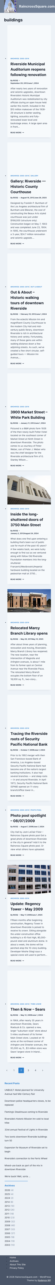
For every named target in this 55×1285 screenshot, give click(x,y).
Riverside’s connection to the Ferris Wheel (26, 1158)
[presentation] (29, 39)
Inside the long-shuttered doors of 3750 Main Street (26, 519)
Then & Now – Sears (27, 1009)
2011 (7, 1213)
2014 (7, 1202)
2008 (7, 1225)
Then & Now (36, 1004)
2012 (7, 1209)
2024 (7, 1198)
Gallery (34, 176)
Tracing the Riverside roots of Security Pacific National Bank (29, 739)
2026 (7, 1190)
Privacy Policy (17, 1268)
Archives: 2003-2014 (19, 58)
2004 (7, 1241)
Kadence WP (44, 1280)
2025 (7, 1194)
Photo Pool (36, 810)
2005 (7, 1237)
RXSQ (15, 80)
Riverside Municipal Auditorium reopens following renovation (28, 69)
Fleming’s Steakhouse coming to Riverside (26, 1112)
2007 (7, 1229)
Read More (17, 133)
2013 (7, 1206)
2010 (7, 1217)
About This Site (18, 1264)
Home (13, 1257)
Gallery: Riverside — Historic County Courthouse (28, 186)
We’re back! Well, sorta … (17, 1176)
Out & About (36, 287)
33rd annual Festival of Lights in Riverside (26, 1129)
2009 (7, 1221)
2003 (7, 1245)
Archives (14, 1261)
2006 (7, 1233)
